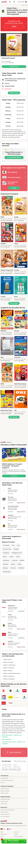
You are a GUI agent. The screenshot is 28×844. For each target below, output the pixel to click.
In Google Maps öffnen (14, 157)
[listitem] (7, 208)
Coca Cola (14, 560)
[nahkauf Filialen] (4, 703)
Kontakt (16, 834)
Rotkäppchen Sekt (17, 553)
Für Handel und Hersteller (7, 780)
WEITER (14, 26)
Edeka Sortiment (6, 739)
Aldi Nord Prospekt (5, 799)
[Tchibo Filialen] (17, 697)
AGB (2, 836)
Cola (18, 545)
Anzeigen (23, 5)
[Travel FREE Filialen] (4, 697)
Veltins (18, 556)
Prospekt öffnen (14, 66)
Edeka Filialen (16, 767)
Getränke (16, 549)
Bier (13, 545)
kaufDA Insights (4, 812)
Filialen (15, 765)
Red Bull (22, 560)
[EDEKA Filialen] (11, 691)
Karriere (3, 782)
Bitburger (5, 568)
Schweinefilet (6, 571)
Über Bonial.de (4, 778)
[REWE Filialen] (24, 691)
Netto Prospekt (4, 801)
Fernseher (13, 568)
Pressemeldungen (5, 816)
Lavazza (11, 556)
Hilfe (2, 832)
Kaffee (19, 564)
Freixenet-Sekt (7, 549)
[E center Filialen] (17, 691)
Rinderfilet (21, 568)
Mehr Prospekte (14, 303)
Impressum (17, 832)
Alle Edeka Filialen (14, 93)
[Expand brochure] (14, 44)
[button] (14, 51)
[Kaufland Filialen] (4, 691)
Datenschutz (4, 834)
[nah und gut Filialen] (11, 697)
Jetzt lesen (14, 476)
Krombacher (6, 553)
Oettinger (5, 564)
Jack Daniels (6, 545)
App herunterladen (5, 814)
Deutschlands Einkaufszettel (8, 810)
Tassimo (13, 564)
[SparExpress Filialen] (11, 703)
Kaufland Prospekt (5, 791)
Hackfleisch (6, 560)
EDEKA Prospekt (5, 788)
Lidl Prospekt (4, 803)
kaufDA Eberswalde (6, 765)
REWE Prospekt (4, 793)
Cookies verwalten (18, 836)
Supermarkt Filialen (6, 767)
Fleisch (5, 556)
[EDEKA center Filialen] (24, 697)
